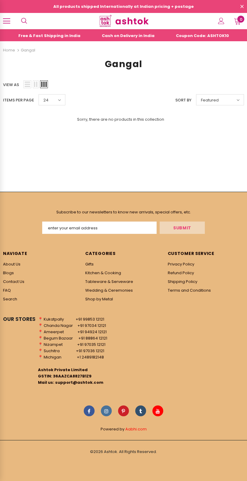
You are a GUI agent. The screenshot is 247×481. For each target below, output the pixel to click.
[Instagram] (106, 410)
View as (11, 85)
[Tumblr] (140, 410)
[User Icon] (221, 21)
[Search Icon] (24, 21)
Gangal (28, 50)
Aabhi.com (136, 429)
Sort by (183, 100)
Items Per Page (18, 100)
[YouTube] (157, 410)
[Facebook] (89, 410)
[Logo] (123, 20)
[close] (242, 7)
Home (9, 50)
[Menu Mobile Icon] (6, 21)
